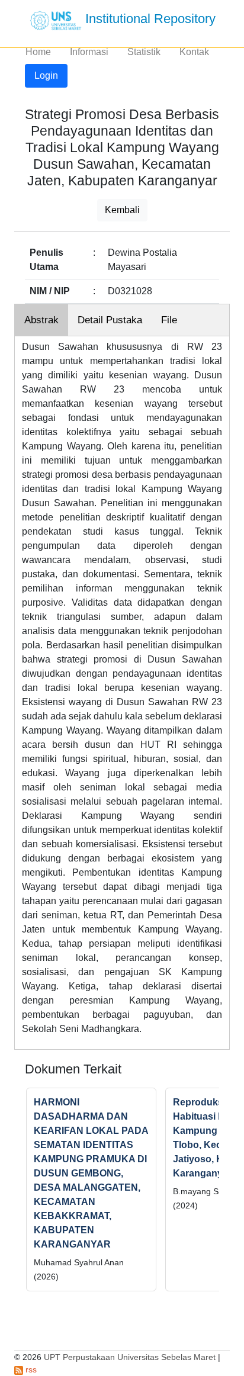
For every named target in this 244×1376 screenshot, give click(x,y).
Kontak (194, 52)
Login (46, 75)
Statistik (143, 52)
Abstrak (41, 320)
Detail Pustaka (110, 320)
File (169, 320)
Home (38, 52)
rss (30, 1369)
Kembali (122, 210)
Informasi (89, 52)
